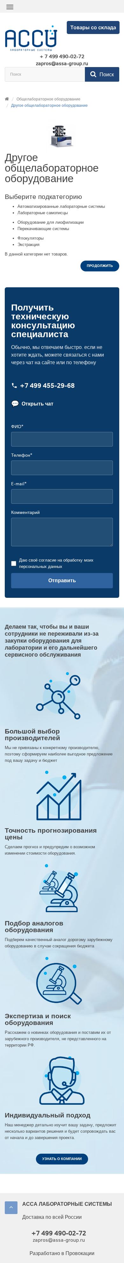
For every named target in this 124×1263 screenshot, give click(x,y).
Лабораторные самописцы (42, 212)
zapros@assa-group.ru (62, 63)
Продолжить (100, 265)
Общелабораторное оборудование (48, 99)
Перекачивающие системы (43, 228)
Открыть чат (32, 403)
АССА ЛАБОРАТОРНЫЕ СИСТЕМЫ (67, 1204)
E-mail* (18, 484)
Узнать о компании (62, 1159)
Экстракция (28, 244)
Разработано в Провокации (62, 1253)
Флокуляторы (30, 238)
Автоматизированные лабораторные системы (61, 206)
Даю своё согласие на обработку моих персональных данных (56, 563)
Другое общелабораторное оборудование (49, 105)
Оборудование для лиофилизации (50, 222)
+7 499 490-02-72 (58, 1233)
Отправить (62, 580)
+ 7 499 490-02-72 (62, 56)
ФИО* (17, 427)
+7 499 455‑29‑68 (47, 386)
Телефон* (21, 455)
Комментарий (25, 512)
